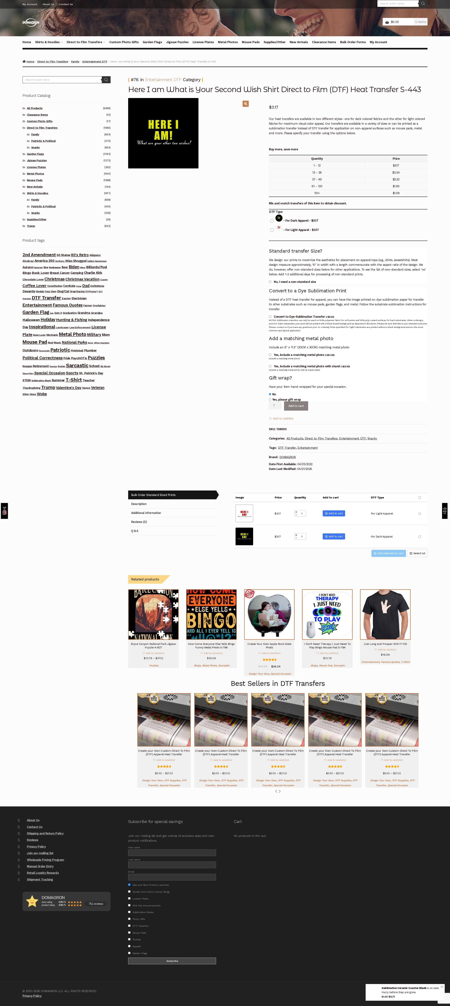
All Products (295, 438)
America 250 (44, 261)
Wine (25, 394)
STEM (26, 380)
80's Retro (80, 255)
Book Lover (40, 273)
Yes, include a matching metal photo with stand (312, 366)
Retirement (41, 366)
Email (131, 871)
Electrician (79, 298)
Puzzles (153, 665)
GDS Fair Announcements (146, 905)
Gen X (58, 313)
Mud (50, 342)
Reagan (27, 366)
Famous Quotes (390, 662)
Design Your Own (259, 673)
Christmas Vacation (82, 279)
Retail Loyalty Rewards (43, 873)
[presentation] (279, 791)
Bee (46, 267)
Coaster (104, 279)
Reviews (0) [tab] (139, 522)
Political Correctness (42, 358)
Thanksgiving (31, 387)
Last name (134, 859)
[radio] (295, 218)
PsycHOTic (79, 358)
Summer (58, 380)
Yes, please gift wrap (286, 399)
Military (94, 334)
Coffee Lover (34, 285)
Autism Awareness (96, 261)
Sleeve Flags (27, 373)
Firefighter (99, 305)
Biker (82, 267)
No (274, 394)
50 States (63, 255)
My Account (29, 4)
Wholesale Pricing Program (45, 860)
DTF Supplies (172, 780)
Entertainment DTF (163, 79)
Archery (60, 261)
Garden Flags (152, 42)
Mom (106, 335)
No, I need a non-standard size (295, 282)
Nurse (90, 343)
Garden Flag (35, 312)
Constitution (54, 286)
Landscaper (62, 327)
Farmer (87, 305)
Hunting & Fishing (71, 319)
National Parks (74, 342)
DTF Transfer (287, 447)
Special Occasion (281, 673)
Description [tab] (139, 504)
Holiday (48, 319)
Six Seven (105, 366)
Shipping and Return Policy (45, 833)
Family (35, 134)
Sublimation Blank (41, 380)
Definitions (97, 286)
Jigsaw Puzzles (177, 42)
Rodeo (61, 366)
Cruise (79, 286)
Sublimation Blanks (143, 912)
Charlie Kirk (93, 273)
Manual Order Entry (40, 866)
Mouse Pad (325, 665)
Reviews (32, 840)
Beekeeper (55, 267)
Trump (31, 226)
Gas (52, 313)
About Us (48, 4)
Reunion (53, 366)
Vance (86, 387)
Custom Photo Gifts (124, 42)
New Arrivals (299, 42)
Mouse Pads (251, 42)
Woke (42, 394)
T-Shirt (405, 662)
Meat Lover (39, 335)
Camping (76, 273)
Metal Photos (228, 42)
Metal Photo (209, 665)
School (94, 366)
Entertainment (308, 447)
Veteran (97, 387)
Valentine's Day (68, 387)
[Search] (423, 3)
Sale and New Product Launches (150, 885)
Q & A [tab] (134, 531)
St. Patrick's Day (91, 373)
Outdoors (30, 350)
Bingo (197, 665)
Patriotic (60, 350)
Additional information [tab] (146, 513)
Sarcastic (224, 665)
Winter (33, 394)
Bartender (38, 267)
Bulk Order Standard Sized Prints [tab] (153, 495)
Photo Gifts (138, 919)
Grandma (84, 313)
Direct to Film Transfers (84, 42)
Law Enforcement (80, 327)
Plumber (90, 350)
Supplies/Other (275, 42)
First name (134, 847)
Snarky (372, 438)
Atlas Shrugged (75, 261)
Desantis (28, 291)
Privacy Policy (36, 846)
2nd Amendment (39, 254)
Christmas (54, 278)
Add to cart (296, 406)
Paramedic (44, 351)
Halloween (31, 320)
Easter (66, 298)
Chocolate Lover (33, 279)
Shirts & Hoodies (47, 42)
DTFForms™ (91, 291)
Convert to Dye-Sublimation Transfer (304, 316)
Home (26, 42)
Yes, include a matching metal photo (304, 355)
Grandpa (97, 313)
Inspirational (42, 326)
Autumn (27, 267)
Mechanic (52, 335)
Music (57, 342)
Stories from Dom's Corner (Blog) (151, 891)
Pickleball (77, 350)
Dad (86, 285)
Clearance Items (324, 42)
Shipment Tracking (40, 879)
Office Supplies (101, 343)
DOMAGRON (287, 457)
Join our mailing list (40, 853)
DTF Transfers (140, 926)
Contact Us (66, 4)
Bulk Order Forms (353, 42)
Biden (74, 267)
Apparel (136, 946)
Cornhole (69, 286)
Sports (72, 373)
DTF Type (275, 211)
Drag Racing (77, 291)
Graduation (70, 313)
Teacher (89, 380)
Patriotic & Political (43, 141)
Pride (66, 358)
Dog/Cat (63, 291)
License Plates (203, 42)
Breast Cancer (60, 273)
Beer (65, 267)
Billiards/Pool (96, 267)
